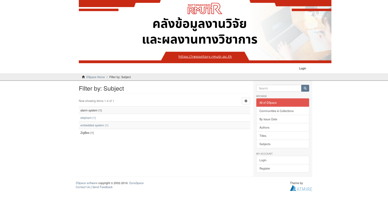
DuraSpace (136, 183)
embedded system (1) (94, 125)
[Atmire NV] (301, 188)
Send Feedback (102, 187)
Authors (264, 127)
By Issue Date (268, 119)
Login (263, 160)
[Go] (305, 88)
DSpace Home (95, 77)
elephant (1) (88, 118)
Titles (262, 136)
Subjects (264, 144)
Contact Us (83, 187)
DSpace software (87, 183)
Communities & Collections (276, 111)
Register (264, 168)
